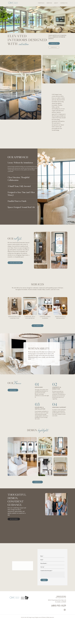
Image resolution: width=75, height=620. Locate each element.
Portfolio (41, 3)
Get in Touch (14, 519)
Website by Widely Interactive (48, 617)
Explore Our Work (15, 262)
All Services (37, 325)
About (56, 3)
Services (49, 3)
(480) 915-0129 (58, 605)
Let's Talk (13, 390)
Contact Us (63, 3)
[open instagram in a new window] (64, 609)
